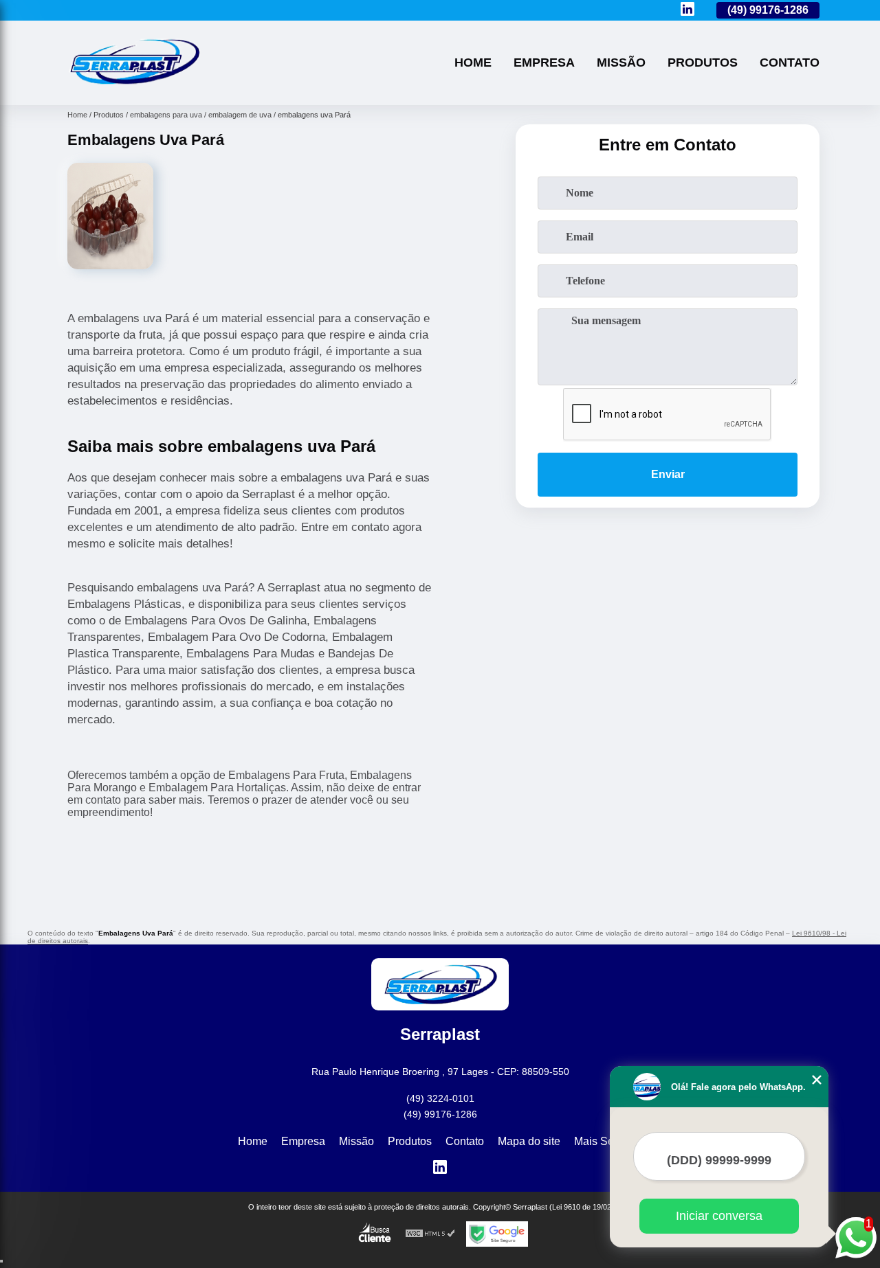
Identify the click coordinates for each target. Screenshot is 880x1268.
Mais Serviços (608, 1141)
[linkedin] (687, 10)
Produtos (703, 62)
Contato (790, 62)
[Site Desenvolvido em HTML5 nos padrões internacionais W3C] (430, 1234)
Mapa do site (529, 1141)
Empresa (544, 62)
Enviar (668, 474)
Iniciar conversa (719, 1216)
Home (473, 62)
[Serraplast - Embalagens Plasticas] (134, 87)
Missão (621, 62)
